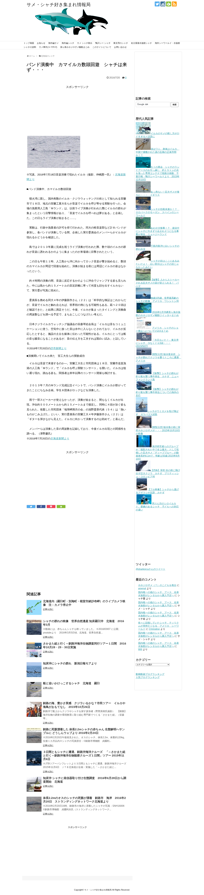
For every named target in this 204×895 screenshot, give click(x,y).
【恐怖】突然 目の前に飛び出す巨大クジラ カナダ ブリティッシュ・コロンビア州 (158, 473)
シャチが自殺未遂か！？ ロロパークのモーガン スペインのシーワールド (157, 212)
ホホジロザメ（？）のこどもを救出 (157, 585)
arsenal (142, 588)
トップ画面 (29, 43)
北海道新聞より (59, 438)
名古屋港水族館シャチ (141, 43)
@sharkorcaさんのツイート (150, 569)
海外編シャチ (68, 43)
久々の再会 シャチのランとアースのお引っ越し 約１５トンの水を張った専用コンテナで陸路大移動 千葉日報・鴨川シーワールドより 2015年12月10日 (157, 173)
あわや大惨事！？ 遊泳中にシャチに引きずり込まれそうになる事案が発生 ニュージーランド (157, 231)
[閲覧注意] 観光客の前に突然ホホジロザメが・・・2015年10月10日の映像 (158, 430)
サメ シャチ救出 (84, 43)
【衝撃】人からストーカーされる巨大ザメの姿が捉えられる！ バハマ (157, 282)
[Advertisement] (77, 110)
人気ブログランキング (148, 677)
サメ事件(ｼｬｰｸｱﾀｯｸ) (48, 47)
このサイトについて (101, 47)
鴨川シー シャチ (103, 43)
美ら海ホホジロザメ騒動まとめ (74, 47)
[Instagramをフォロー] (162, 3)
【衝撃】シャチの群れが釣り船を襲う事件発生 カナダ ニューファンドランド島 (157, 376)
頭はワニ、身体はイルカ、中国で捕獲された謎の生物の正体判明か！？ (157, 152)
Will (140, 649)
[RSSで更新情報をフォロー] (174, 3)
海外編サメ (53, 43)
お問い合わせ (120, 47)
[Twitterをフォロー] (157, 3)
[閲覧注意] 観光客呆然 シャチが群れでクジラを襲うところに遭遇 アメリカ (158, 357)
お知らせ (41, 43)
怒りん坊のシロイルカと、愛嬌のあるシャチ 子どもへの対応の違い (157, 506)
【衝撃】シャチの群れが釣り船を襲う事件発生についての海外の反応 (157, 392)
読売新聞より (58, 348)
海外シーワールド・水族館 (167, 43)
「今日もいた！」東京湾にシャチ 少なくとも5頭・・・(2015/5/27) (157, 343)
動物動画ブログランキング (150, 674)
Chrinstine (154, 629)
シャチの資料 (30, 47)
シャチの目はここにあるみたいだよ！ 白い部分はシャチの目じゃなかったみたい (157, 264)
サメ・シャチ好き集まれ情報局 (59, 4)
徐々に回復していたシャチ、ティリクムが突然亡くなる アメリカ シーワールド (158, 625)
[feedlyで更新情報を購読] (168, 3)
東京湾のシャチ (120, 43)
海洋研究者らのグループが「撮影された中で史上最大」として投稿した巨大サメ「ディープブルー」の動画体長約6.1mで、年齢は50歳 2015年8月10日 (158, 452)
